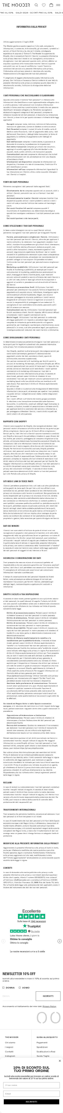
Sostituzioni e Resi (46, 1051)
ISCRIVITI (31, 1102)
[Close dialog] (60, 1061)
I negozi (9, 1047)
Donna (10, 987)
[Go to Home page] (16, 5)
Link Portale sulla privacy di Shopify (21, 474)
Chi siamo (10, 1042)
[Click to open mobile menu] (58, 5)
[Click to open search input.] (36, 5)
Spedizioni (42, 1047)
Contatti (9, 1051)
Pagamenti (42, 1042)
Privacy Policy (49, 1006)
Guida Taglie (43, 1056)
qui (17, 386)
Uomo (26, 987)
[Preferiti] (44, 5)
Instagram (10, 1056)
